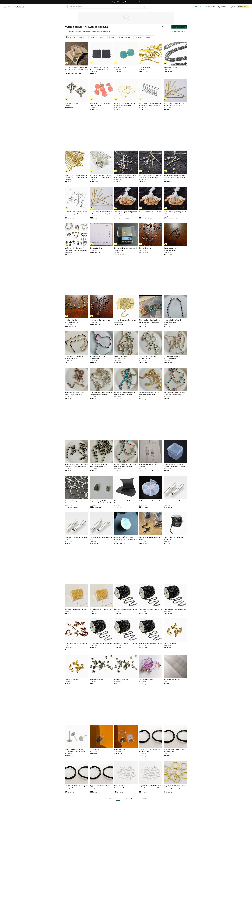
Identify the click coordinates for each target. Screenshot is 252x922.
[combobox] (106, 6)
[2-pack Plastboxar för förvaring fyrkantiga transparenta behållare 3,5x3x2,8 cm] (175, 451)
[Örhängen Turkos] (126, 53)
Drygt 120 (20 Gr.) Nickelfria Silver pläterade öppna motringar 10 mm (150, 787)
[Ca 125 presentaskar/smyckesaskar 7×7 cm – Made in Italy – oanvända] (76, 53)
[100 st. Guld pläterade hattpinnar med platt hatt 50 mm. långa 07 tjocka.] (175, 90)
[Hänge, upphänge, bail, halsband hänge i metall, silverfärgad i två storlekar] (101, 487)
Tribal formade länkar (72, 103)
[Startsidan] (18, 6)
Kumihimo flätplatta (96, 248)
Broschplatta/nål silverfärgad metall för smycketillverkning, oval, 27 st (125, 538)
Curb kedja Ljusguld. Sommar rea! (125, 320)
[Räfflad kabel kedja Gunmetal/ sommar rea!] (175, 523)
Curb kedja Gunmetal (170, 67)
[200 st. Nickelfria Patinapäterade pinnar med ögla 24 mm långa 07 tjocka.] (175, 162)
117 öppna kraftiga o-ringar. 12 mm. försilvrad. (76, 502)
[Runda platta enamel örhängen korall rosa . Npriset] (101, 90)
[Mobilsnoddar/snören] (150, 666)
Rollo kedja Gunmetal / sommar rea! (101, 643)
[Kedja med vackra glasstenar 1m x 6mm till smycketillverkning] (76, 379)
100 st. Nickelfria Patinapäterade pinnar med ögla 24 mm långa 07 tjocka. (150, 177)
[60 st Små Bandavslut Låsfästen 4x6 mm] (150, 523)
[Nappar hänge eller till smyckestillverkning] (175, 234)
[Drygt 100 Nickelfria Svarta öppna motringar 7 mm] (175, 736)
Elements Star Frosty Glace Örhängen (148, 465)
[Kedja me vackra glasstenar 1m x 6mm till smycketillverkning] (150, 379)
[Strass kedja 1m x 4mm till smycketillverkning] (101, 343)
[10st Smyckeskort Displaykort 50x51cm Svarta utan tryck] (101, 53)
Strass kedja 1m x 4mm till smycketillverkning (98, 357)
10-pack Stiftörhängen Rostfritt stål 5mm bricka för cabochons (75, 750)
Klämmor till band (120, 749)
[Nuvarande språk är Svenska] (195, 6)
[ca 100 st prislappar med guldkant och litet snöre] (126, 198)
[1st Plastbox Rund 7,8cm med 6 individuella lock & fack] (150, 487)
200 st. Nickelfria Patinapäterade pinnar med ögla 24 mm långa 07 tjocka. (174, 177)
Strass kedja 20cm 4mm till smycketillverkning (172, 321)
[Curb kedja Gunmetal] (175, 53)
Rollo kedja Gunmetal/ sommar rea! (125, 609)
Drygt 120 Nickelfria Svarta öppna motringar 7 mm (150, 750)
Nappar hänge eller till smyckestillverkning (171, 249)
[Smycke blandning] (150, 234)
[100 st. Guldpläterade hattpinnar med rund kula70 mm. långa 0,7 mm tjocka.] (76, 162)
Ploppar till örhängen (170, 643)
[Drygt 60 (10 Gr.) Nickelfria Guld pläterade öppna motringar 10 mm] (175, 772)
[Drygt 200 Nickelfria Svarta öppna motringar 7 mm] (76, 772)
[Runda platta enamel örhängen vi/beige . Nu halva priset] (126, 90)
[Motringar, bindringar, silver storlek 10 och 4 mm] (126, 234)
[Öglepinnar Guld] (150, 53)
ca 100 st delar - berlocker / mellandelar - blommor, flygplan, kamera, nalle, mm (75, 249)
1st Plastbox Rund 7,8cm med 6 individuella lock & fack (149, 502)
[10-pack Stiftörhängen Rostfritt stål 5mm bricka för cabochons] (76, 736)
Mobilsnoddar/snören (146, 679)
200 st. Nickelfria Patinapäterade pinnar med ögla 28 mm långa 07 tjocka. (76, 213)
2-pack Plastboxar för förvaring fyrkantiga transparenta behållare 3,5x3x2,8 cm (175, 466)
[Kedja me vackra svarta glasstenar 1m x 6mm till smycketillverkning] (76, 451)
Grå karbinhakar (95, 749)
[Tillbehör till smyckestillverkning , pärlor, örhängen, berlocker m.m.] (150, 306)
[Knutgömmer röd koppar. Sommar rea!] (76, 630)
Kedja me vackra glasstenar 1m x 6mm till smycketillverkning (149, 393)
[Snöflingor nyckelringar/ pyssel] (101, 306)
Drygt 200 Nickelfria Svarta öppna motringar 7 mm (76, 787)
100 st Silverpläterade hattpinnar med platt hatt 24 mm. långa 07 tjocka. (125, 177)
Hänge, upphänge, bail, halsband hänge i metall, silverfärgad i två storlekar (100, 502)
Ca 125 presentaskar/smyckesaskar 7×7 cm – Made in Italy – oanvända (76, 68)
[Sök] (142, 6)
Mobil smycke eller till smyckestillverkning (72, 321)
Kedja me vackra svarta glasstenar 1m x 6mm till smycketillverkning (76, 465)
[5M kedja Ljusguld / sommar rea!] (76, 595)
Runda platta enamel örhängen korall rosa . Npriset (100, 104)
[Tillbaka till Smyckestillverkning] (66, 31)
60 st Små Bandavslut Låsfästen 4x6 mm (149, 538)
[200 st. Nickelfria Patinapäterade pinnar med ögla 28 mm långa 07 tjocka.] (76, 198)
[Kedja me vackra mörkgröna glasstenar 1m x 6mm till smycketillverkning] (101, 451)
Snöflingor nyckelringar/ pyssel (100, 320)
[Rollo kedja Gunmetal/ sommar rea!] (126, 595)
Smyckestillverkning (75, 31)
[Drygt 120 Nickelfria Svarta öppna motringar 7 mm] (150, 736)
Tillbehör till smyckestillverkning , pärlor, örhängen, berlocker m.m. (150, 321)
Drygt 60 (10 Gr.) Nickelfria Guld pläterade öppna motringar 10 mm (175, 787)
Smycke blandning (145, 248)
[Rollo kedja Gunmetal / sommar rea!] (101, 630)
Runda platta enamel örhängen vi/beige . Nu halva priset (124, 104)
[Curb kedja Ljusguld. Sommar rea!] (126, 306)
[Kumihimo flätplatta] (101, 234)
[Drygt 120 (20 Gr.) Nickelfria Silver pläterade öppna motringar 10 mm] (150, 772)
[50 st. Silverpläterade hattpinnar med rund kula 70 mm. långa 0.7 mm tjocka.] (101, 162)
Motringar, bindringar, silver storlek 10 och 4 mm (125, 249)
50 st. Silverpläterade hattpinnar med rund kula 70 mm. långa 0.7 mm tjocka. (100, 177)
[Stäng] (250, 2)
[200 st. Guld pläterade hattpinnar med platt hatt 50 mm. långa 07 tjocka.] (101, 198)
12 (138, 798)
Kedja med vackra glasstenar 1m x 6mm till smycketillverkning (76, 393)
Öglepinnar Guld (144, 67)
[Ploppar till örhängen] (175, 630)
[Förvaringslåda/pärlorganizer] (175, 666)
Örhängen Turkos (120, 67)
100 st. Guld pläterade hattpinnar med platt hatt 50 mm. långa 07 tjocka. (175, 105)
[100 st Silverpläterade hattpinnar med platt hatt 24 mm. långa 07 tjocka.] (126, 162)
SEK (201, 7)
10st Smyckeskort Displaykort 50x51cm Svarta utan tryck (99, 68)
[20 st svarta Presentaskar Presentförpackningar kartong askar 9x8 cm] (126, 487)
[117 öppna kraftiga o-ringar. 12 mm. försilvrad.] (76, 487)
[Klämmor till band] (126, 736)
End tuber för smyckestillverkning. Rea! (175, 502)
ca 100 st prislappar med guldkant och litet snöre (125, 213)
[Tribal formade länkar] (76, 90)
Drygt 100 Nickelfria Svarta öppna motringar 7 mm (175, 750)
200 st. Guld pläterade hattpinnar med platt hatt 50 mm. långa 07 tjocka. (101, 213)
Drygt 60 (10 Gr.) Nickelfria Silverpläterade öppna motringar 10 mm (125, 787)
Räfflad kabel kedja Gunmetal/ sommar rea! (173, 538)
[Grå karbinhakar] (101, 736)
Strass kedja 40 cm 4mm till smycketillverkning (74, 357)
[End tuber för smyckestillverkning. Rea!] (175, 487)
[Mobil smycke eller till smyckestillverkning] (76, 306)
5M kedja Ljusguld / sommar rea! (75, 609)
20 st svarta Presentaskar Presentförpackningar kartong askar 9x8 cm (124, 502)
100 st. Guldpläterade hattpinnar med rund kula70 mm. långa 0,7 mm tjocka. (76, 177)
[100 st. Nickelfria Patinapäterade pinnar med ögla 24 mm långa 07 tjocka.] (150, 162)
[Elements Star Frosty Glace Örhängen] (150, 451)
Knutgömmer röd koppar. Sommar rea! (76, 644)
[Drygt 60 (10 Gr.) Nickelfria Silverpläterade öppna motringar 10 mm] (126, 772)
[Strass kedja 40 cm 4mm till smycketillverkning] (76, 343)
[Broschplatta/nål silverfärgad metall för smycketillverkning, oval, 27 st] (126, 523)
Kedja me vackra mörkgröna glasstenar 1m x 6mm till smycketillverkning (99, 466)
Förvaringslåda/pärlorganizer (173, 679)
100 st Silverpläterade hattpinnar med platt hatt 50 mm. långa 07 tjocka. (150, 105)
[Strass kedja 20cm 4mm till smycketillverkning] (175, 306)
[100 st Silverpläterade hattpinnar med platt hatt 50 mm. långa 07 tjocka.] (150, 90)
